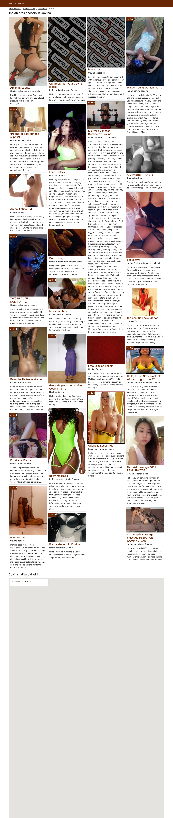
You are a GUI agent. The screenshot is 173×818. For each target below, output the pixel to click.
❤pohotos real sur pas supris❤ (24, 135)
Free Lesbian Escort (100, 365)
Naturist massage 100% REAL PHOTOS (142, 469)
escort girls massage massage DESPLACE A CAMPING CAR (141, 537)
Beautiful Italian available (26, 379)
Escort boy (56, 258)
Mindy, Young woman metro (144, 87)
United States (29, 8)
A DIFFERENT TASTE (140, 174)
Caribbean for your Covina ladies (66, 85)
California (42, 8)
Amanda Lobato (20, 87)
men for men (18, 537)
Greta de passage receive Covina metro (65, 387)
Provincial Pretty (20, 460)
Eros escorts (15, 8)
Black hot (94, 69)
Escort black (57, 172)
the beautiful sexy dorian (142, 318)
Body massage (58, 475)
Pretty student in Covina (64, 544)
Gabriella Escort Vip (100, 445)
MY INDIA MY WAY (17, 3)
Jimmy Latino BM (21, 209)
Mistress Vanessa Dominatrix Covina (99, 132)
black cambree (58, 311)
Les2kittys (133, 259)
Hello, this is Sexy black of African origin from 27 (143, 377)
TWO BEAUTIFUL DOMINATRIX (21, 300)
